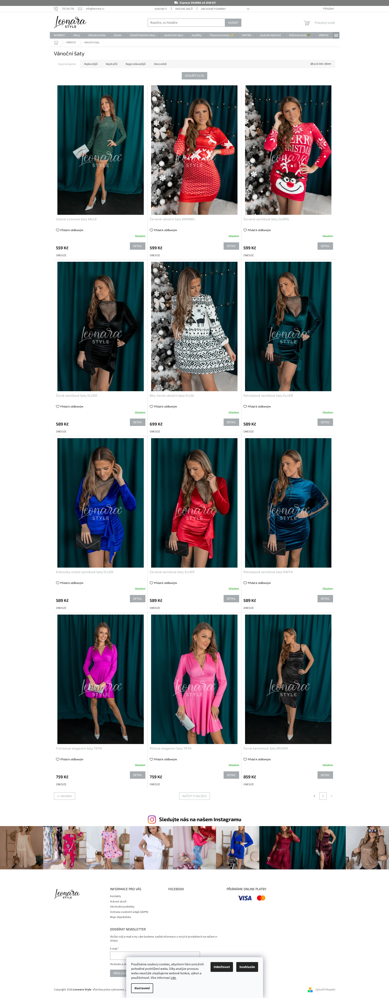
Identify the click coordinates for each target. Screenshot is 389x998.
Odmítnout (222, 967)
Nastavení (142, 988)
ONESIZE (61, 255)
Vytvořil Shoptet (325, 990)
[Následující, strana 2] (323, 796)
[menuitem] (59, 35)
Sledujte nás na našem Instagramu (200, 819)
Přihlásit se (122, 973)
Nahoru (66, 796)
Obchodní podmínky (213, 9)
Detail (137, 246)
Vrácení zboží (184, 9)
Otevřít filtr (194, 75)
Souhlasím (247, 967)
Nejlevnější (91, 64)
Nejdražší (111, 64)
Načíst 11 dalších (194, 796)
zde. (173, 978)
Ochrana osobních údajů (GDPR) (129, 912)
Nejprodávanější (136, 64)
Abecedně (160, 64)
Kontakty (161, 9)
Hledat (233, 22)
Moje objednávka (120, 917)
